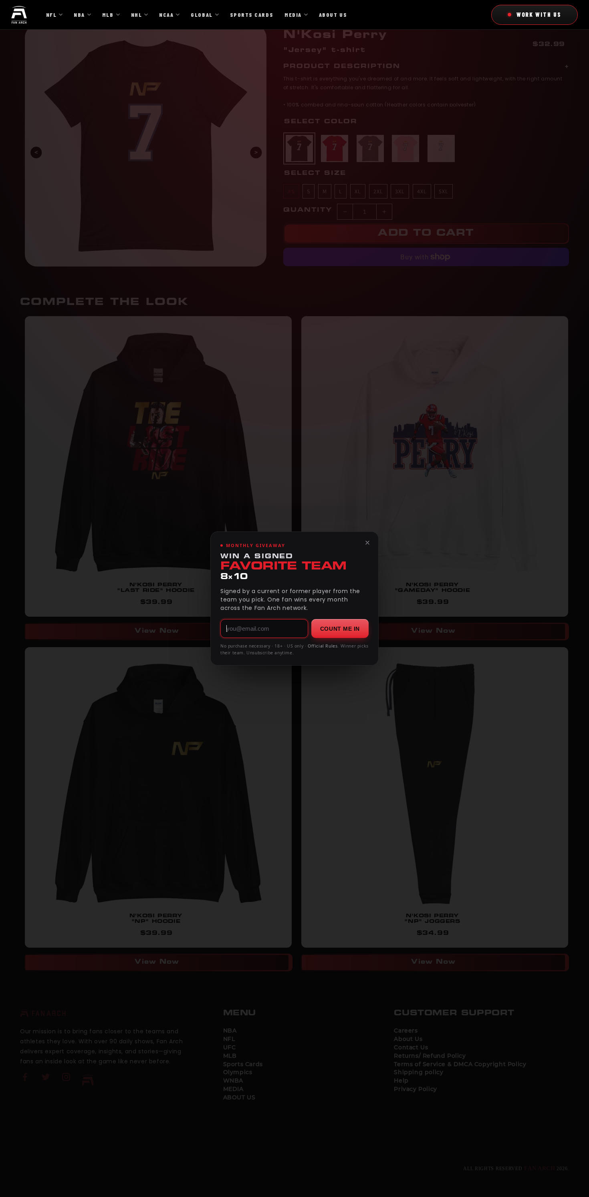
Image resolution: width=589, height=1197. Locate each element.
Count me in (340, 629)
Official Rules (322, 646)
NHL (136, 14)
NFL (51, 14)
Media (293, 14)
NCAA (166, 14)
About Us (333, 14)
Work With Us (538, 14)
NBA (79, 14)
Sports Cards (251, 14)
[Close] (367, 542)
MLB (108, 14)
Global (201, 14)
